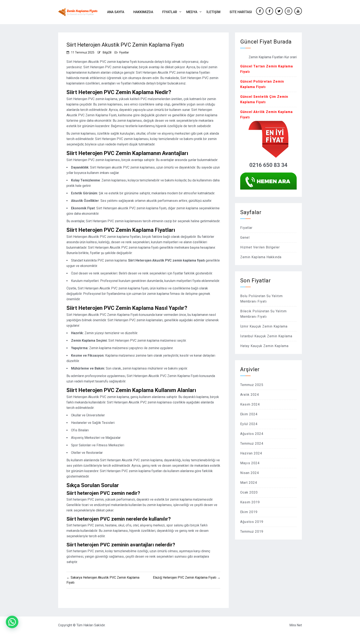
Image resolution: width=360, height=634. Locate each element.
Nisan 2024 (249, 473)
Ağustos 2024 (251, 434)
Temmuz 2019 (251, 532)
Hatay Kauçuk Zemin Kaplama (264, 346)
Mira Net (295, 625)
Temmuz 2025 (251, 385)
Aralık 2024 (249, 395)
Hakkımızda (143, 12)
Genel (245, 237)
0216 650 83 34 (268, 165)
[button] (12, 622)
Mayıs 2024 (250, 463)
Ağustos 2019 (251, 522)
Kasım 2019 (250, 502)
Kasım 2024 (250, 404)
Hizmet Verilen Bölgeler (260, 247)
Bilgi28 (107, 52)
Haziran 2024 (251, 453)
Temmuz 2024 (251, 443)
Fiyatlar (169, 12)
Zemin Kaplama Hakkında (260, 257)
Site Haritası (241, 12)
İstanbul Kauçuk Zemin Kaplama (266, 336)
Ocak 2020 (249, 492)
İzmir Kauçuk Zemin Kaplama (264, 326)
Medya (191, 12)
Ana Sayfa (115, 12)
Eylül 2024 (249, 424)
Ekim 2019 (249, 512)
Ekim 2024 (249, 414)
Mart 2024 (248, 483)
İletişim (213, 12)
